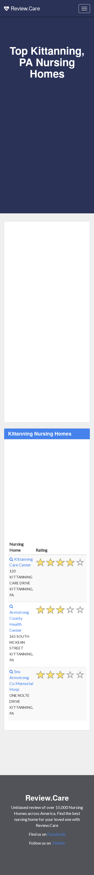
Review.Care (24, 8)
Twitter (58, 842)
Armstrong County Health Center (19, 621)
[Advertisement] (47, 129)
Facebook (56, 834)
